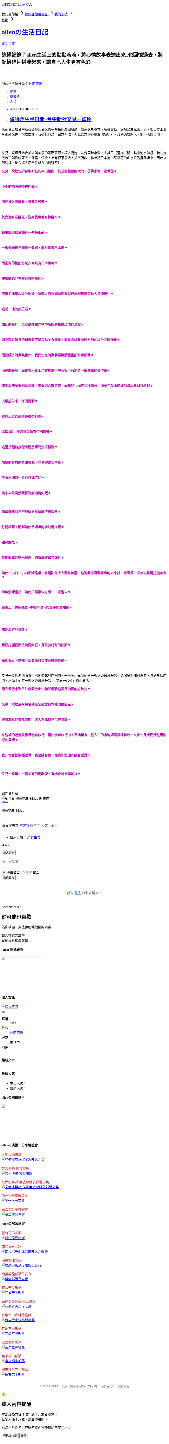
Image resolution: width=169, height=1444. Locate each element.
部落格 (15, 97)
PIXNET (53, 1386)
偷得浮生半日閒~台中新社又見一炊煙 (51, 119)
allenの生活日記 (25, 32)
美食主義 (33, 837)
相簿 (13, 92)
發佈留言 (8, 877)
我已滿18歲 (10, 1435)
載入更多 (8, 852)
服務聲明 (123, 1386)
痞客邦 (24, 825)
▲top (5, 844)
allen (5, 802)
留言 (33, 825)
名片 (13, 102)
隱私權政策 (107, 1386)
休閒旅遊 (35, 83)
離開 (23, 1435)
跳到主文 (8, 43)
